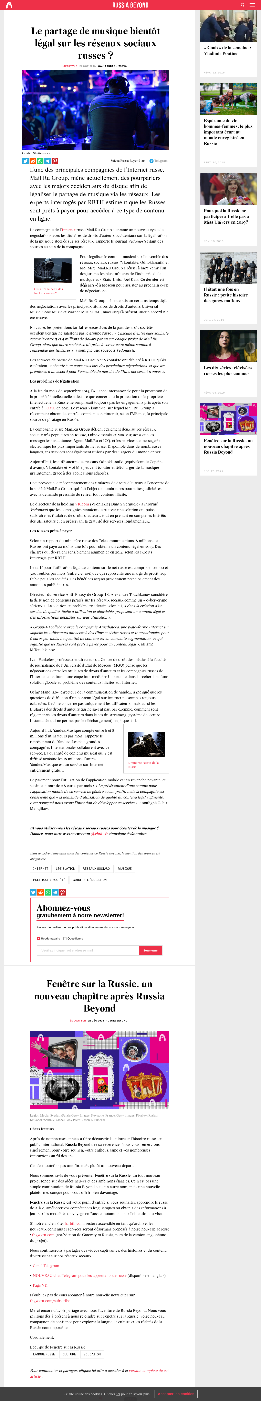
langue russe (44, 1354)
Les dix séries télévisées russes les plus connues (228, 371)
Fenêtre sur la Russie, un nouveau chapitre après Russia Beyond (228, 447)
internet (40, 869)
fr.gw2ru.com (43, 1235)
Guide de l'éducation (90, 880)
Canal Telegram (46, 1266)
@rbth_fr (99, 834)
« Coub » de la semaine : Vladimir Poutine (227, 51)
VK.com (82, 504)
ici (118, 1394)
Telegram (161, 161)
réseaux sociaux (96, 869)
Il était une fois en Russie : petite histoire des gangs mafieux (226, 295)
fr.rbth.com (74, 1224)
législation (65, 869)
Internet (68, 230)
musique (125, 869)
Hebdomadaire (50, 938)
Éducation (78, 1020)
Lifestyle (69, 66)
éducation (92, 1354)
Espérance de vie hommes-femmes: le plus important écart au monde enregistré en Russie (228, 132)
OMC (50, 408)
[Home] (9, 5)
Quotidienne (75, 938)
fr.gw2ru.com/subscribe (50, 1301)
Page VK (40, 1286)
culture (69, 1354)
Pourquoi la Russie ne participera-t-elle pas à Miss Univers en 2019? (226, 217)
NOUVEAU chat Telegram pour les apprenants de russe (79, 1276)
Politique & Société (49, 880)
